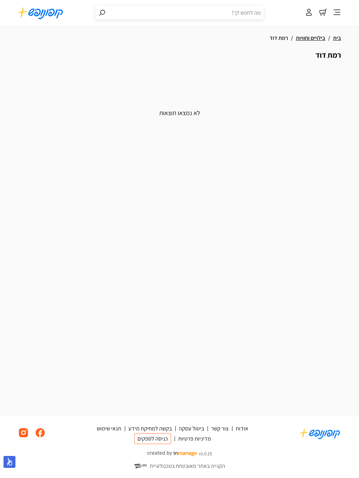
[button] (9, 462)
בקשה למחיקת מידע (150, 428)
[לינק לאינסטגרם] (23, 436)
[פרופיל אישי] (309, 13)
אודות (242, 428)
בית (337, 38)
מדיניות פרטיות (194, 438)
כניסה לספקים (152, 438)
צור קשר (220, 428)
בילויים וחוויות (310, 38)
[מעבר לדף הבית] (40, 13)
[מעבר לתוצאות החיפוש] (102, 13)
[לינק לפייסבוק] (40, 436)
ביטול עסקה (191, 428)
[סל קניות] (323, 13)
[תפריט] (337, 13)
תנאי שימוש (109, 428)
